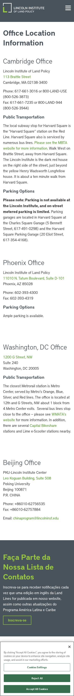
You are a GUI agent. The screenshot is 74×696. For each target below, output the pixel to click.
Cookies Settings (37, 667)
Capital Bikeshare (43, 425)
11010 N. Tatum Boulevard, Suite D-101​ (34, 278)
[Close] (69, 647)
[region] (37, 668)
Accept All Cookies (37, 689)
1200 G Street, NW (17, 357)
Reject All (37, 678)
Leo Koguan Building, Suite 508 (27, 478)
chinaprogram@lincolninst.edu (36, 518)
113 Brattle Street (17, 76)
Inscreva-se (17, 620)
